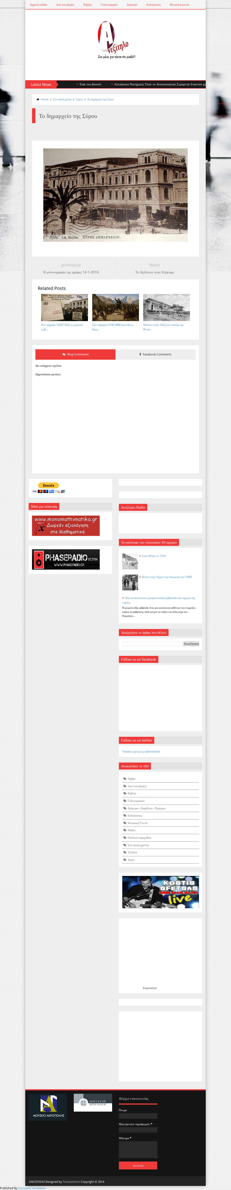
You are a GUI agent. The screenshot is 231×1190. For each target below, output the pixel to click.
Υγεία (131, 860)
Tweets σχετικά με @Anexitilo (141, 751)
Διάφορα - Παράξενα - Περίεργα (147, 808)
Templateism (71, 1182)
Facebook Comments (156, 354)
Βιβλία (87, 4)
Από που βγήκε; (137, 786)
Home (45, 99)
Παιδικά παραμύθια (139, 838)
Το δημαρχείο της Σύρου (100, 99)
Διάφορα (132, 4)
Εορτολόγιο (150, 988)
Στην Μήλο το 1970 (154, 556)
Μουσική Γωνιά (137, 823)
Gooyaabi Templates (32, 1188)
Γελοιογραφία (109, 4)
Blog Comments (78, 354)
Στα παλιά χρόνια (62, 99)
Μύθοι (132, 830)
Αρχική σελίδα (38, 4)
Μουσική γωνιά (179, 4)
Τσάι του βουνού (71, 84)
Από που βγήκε (65, 4)
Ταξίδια (132, 852)
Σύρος (79, 99)
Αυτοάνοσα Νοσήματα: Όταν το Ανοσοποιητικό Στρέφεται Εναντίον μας (142, 84)
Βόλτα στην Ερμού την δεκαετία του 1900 (167, 577)
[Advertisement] (160, 1046)
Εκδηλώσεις (153, 4)
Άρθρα (131, 779)
